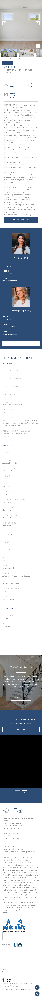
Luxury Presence (10, 986)
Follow (21, 729)
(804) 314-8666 (8, 327)
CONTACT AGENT (21, 343)
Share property (21, 220)
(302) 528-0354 (9, 273)
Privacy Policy (26, 989)
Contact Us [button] (21, 698)
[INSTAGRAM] (4, 971)
